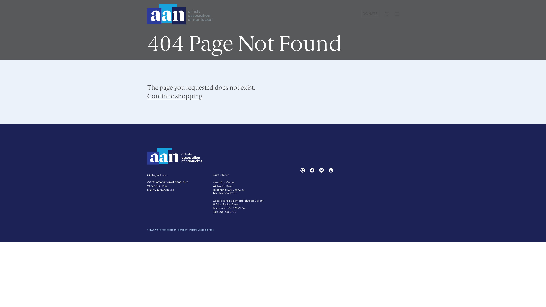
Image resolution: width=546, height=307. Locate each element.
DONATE (370, 13)
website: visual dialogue (201, 229)
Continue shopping (174, 96)
